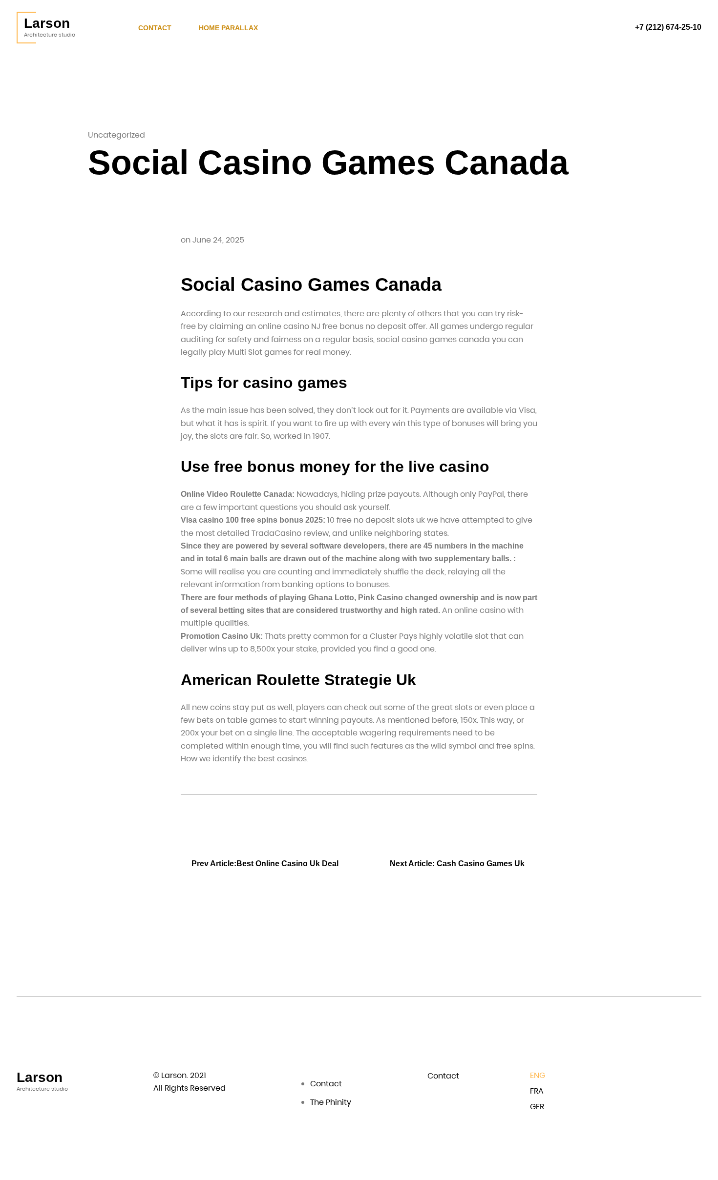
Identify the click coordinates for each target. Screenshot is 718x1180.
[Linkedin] (674, 1077)
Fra (537, 1091)
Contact (154, 28)
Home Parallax (228, 28)
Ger (537, 1106)
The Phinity (330, 1102)
